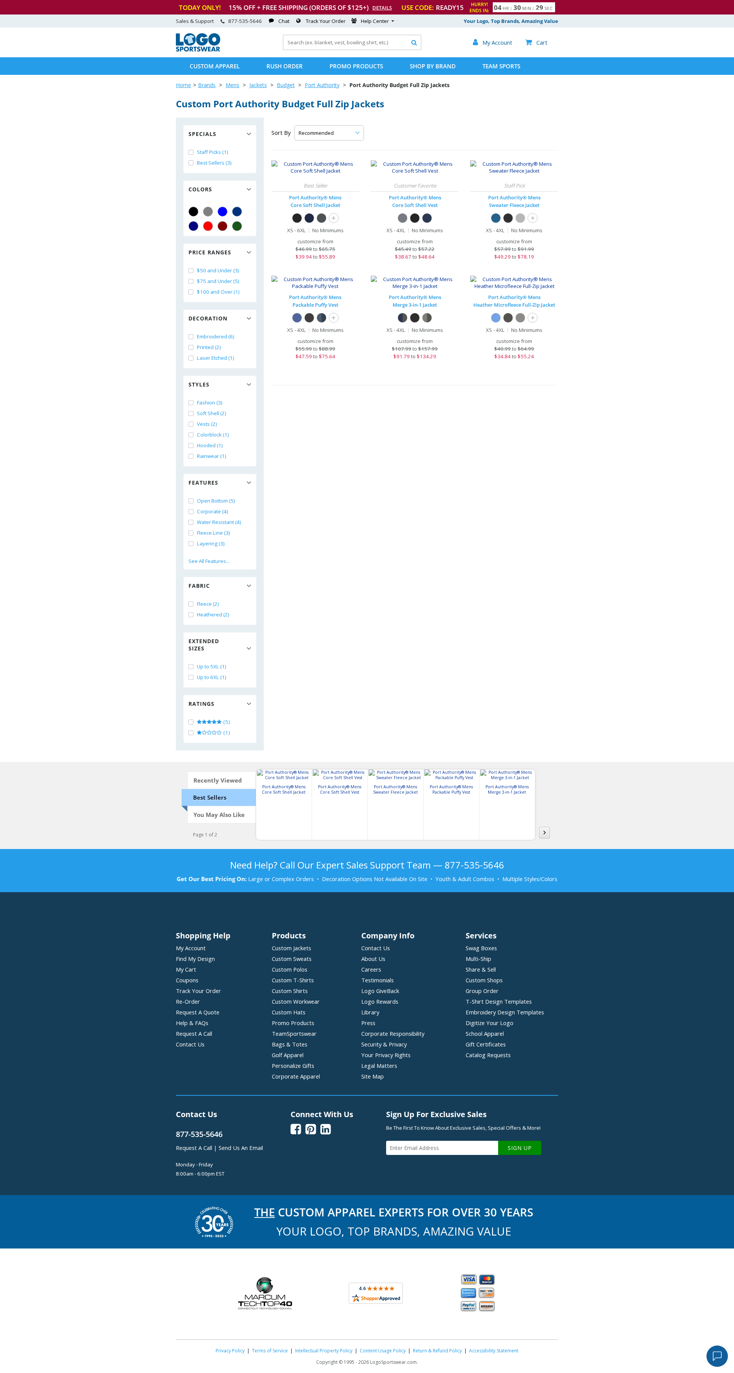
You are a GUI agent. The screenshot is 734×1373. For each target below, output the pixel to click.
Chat (283, 21)
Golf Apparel (288, 1055)
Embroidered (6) (215, 336)
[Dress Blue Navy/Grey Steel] (403, 318)
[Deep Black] (309, 318)
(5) (226, 721)
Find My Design (195, 958)
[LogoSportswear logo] (198, 49)
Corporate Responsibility (392, 1033)
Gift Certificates (486, 1044)
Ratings (201, 703)
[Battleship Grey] (321, 218)
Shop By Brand (433, 66)
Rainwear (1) (211, 456)
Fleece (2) (208, 603)
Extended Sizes (203, 644)
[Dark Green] (237, 226)
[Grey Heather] (520, 218)
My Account (191, 948)
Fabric (199, 585)
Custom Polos (289, 969)
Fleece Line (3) (213, 532)
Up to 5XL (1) (211, 666)
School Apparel (485, 1033)
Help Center (375, 21)
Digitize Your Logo (489, 1023)
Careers (371, 969)
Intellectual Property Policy (323, 1350)
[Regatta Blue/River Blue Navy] (321, 318)
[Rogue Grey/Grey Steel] (427, 318)
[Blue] (222, 212)
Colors (200, 189)
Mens (232, 85)
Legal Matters (379, 1065)
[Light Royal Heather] (496, 318)
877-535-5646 (245, 21)
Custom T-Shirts (293, 980)
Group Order (482, 991)
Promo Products (356, 66)
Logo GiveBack (380, 991)
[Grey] (208, 212)
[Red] (208, 226)
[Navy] (193, 226)
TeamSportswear (294, 1033)
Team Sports (501, 66)
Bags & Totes (289, 1044)
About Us (373, 958)
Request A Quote (197, 1012)
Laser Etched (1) (215, 357)
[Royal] (237, 212)
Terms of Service (270, 1350)
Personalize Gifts (293, 1065)
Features (203, 482)
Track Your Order (326, 21)
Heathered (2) (213, 614)
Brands (207, 85)
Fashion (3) (209, 402)
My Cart (186, 969)
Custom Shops (484, 980)
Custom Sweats (292, 958)
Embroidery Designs (505, 1012)
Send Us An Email (241, 1147)
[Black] (193, 212)
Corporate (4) (212, 511)
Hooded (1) (210, 445)
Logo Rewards (379, 1001)
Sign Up (520, 1147)
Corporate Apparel (296, 1076)
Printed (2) (209, 347)
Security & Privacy (384, 1044)
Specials (202, 133)
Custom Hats (288, 1012)
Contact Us (190, 1044)
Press (368, 1023)
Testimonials (377, 980)
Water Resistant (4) (219, 522)
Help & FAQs (192, 1023)
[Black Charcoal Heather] (508, 318)
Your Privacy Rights (386, 1055)
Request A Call (194, 1033)
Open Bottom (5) (216, 500)
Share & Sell (481, 969)
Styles (198, 384)
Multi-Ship (478, 958)
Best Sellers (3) (214, 162)
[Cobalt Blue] (297, 318)
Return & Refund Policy (437, 1350)
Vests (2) (207, 423)
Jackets (258, 85)
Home (183, 85)
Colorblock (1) (213, 434)
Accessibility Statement (493, 1350)
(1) (226, 732)
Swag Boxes (481, 948)
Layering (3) (211, 543)
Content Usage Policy (383, 1350)
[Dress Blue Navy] (309, 218)
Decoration (207, 318)
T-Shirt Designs (499, 1001)
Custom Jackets (291, 948)
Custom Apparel (215, 66)
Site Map (372, 1076)
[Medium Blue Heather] (496, 218)
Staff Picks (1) (212, 152)
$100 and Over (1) (218, 291)
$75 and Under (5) (218, 281)
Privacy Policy (230, 1350)
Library (370, 1012)
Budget (286, 85)
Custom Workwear (296, 1001)
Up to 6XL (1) (211, 677)
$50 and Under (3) (218, 270)
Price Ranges (209, 252)
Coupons (187, 980)
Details (382, 7)
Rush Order (284, 66)
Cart (536, 42)
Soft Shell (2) (211, 413)
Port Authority (322, 85)
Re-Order (188, 1001)
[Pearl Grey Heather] (520, 318)
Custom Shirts (290, 991)
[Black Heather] (508, 218)
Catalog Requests (488, 1055)
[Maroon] (222, 226)
